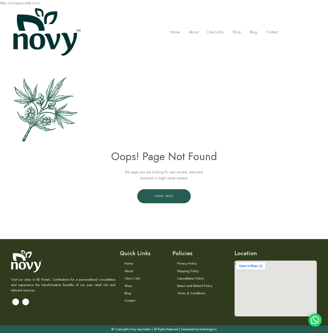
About (193, 32)
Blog (253, 32)
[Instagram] (25, 302)
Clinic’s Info (215, 32)
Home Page (164, 196)
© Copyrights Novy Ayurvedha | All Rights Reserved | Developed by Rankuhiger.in (164, 329)
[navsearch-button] (309, 32)
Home (175, 32)
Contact (272, 32)
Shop (237, 32)
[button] (315, 320)
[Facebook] (15, 302)
